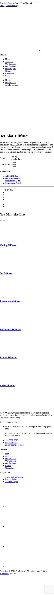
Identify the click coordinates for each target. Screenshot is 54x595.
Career (8, 71)
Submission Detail (13, 183)
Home (7, 59)
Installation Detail (13, 181)
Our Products (10, 64)
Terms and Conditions (14, 477)
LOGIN (3, 55)
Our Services (10, 66)
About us (9, 61)
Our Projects (10, 68)
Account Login (11, 481)
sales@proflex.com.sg (9, 5)
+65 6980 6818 (11, 440)
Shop (7, 76)
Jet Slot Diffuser (12, 176)
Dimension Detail (12, 178)
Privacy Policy (11, 479)
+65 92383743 (11, 442)
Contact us (9, 73)
